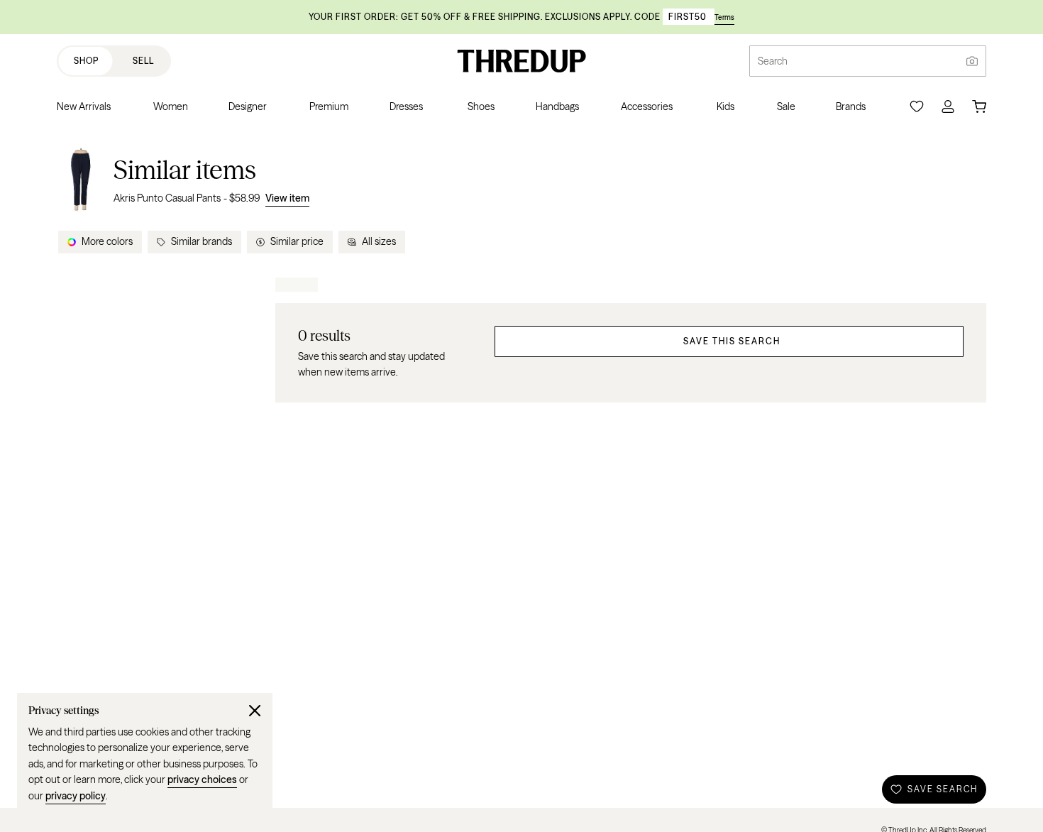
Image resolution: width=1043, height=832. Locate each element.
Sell (143, 60)
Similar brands (201, 241)
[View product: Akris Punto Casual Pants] (81, 180)
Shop (86, 60)
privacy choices (202, 779)
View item (287, 198)
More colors (107, 241)
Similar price (297, 241)
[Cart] (979, 106)
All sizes (379, 241)
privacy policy (75, 795)
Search (773, 61)
